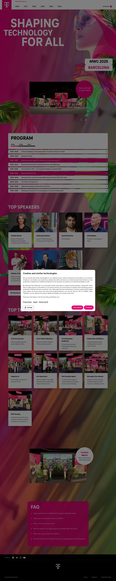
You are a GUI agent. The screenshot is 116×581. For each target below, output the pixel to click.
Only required (77, 307)
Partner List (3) (43, 302)
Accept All (89, 307)
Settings (29, 307)
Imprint (35, 302)
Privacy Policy (27, 302)
